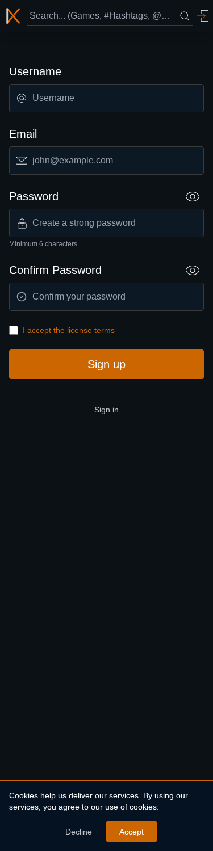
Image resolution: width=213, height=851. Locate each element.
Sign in (106, 409)
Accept (131, 831)
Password (34, 196)
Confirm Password (55, 270)
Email (23, 134)
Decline (78, 831)
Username (35, 71)
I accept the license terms (69, 330)
